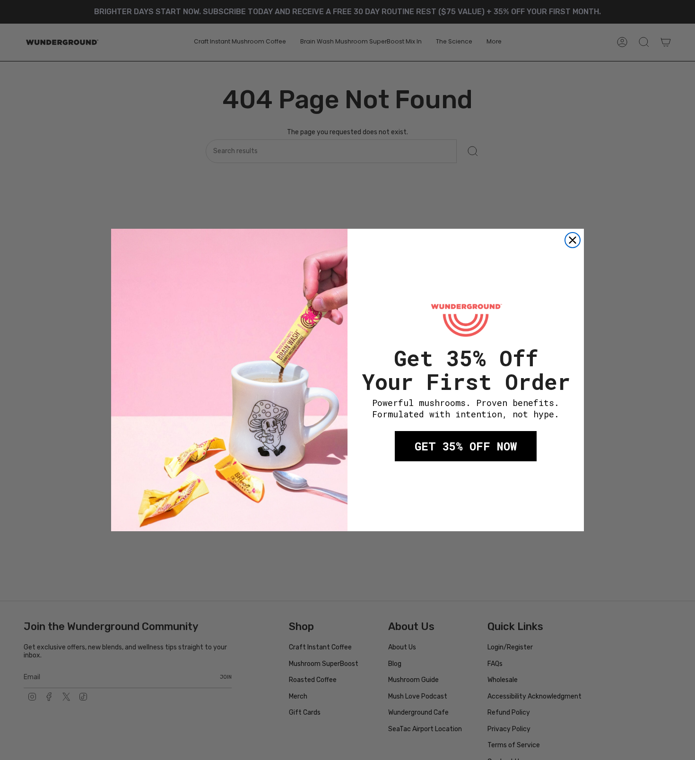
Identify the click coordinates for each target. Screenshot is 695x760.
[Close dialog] (572, 240)
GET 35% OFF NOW (466, 446)
